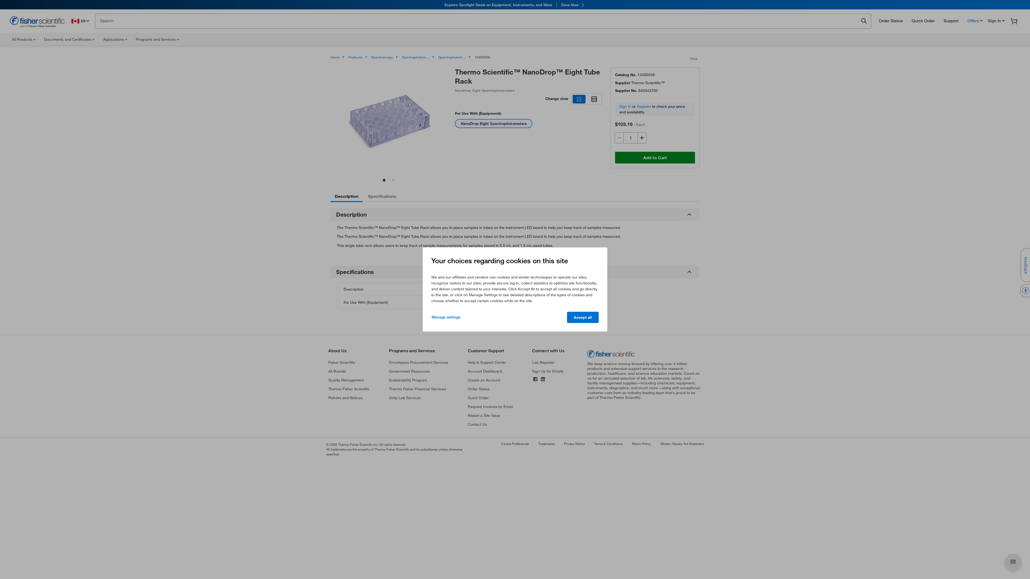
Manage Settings (446, 317)
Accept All (583, 317)
